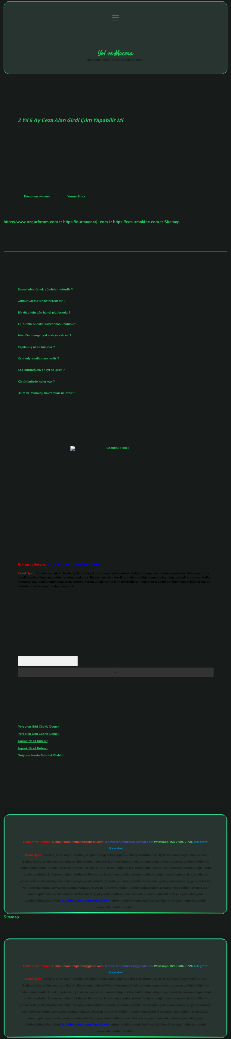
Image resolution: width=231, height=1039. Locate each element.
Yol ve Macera (115, 53)
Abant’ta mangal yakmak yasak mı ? (44, 335)
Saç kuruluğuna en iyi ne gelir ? (41, 369)
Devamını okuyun (40, 197)
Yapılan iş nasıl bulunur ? (36, 347)
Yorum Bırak (76, 196)
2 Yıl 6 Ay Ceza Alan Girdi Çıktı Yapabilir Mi (70, 120)
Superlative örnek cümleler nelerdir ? (45, 289)
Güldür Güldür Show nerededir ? (41, 300)
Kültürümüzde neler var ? (36, 381)
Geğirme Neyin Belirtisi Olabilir (41, 755)
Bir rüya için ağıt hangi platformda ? (44, 312)
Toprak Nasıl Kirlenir (33, 741)
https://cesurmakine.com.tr (138, 222)
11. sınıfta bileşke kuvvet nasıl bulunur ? (47, 324)
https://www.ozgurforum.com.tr (33, 222)
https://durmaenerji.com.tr (87, 222)
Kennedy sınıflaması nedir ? (38, 358)
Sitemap (172, 222)
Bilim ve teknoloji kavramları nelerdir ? (46, 393)
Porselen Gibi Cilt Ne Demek (39, 726)
